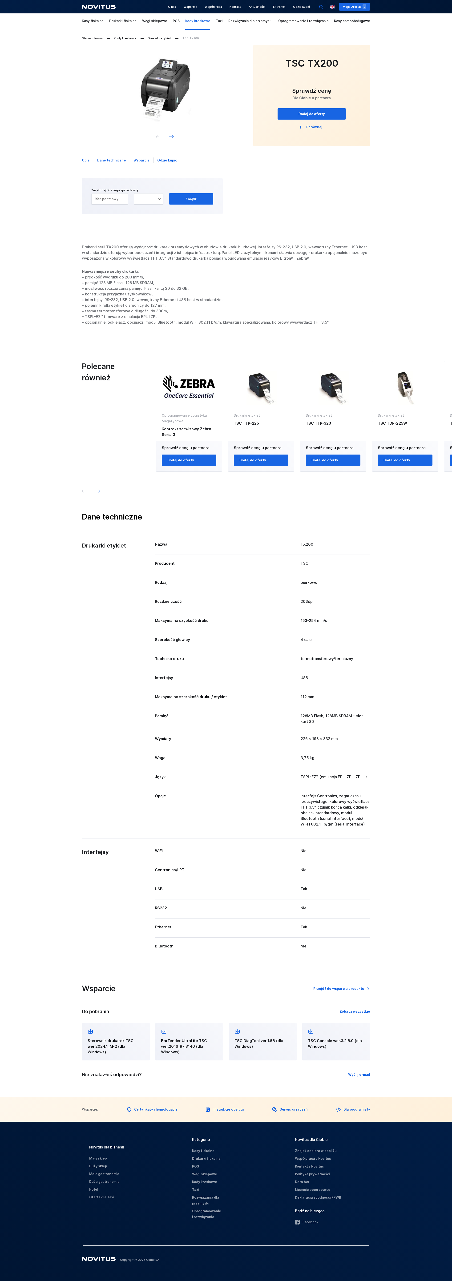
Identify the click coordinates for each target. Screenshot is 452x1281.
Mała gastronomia (104, 1174)
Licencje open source (312, 1190)
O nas (172, 6)
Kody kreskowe (197, 21)
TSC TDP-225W (392, 423)
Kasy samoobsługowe (352, 21)
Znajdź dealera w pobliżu (316, 1151)
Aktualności (257, 6)
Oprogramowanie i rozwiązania (303, 21)
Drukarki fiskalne (123, 21)
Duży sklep (98, 1166)
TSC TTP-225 (246, 423)
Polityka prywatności (312, 1174)
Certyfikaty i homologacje (156, 1109)
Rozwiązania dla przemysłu (250, 21)
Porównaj (314, 127)
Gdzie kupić (301, 6)
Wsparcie (190, 6)
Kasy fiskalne (93, 21)
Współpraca (213, 6)
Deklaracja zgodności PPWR (318, 1197)
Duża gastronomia (104, 1182)
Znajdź (191, 199)
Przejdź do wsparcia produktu (338, 989)
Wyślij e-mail (359, 1074)
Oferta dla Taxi (101, 1197)
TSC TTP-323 (318, 423)
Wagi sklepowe (154, 21)
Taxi (219, 21)
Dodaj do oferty (312, 114)
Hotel (93, 1189)
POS (176, 21)
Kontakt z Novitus (309, 1166)
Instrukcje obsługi (229, 1109)
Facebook (311, 1222)
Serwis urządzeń (293, 1109)
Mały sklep (98, 1158)
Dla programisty (356, 1109)
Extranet (279, 6)
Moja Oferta (354, 6)
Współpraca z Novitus (313, 1158)
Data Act (302, 1182)
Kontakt (235, 6)
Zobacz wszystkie (354, 1011)
